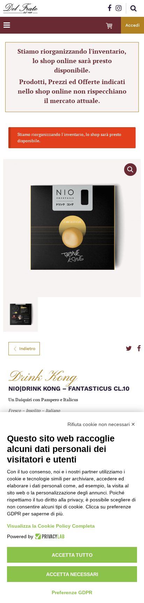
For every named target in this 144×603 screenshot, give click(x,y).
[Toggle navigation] (7, 25)
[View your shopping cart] (109, 26)
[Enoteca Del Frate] (20, 8)
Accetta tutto (72, 555)
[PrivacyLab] (48, 536)
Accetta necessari (72, 574)
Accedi (132, 25)
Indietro (27, 348)
